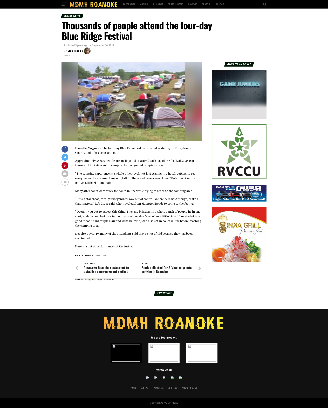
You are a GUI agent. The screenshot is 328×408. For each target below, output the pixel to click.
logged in (91, 279)
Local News (129, 4)
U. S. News (158, 4)
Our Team (172, 387)
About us (159, 387)
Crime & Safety (175, 4)
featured (102, 256)
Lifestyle (219, 4)
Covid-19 (192, 4)
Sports (206, 4)
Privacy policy (189, 387)
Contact (145, 387)
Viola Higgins (75, 50)
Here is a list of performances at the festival (104, 246)
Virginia (144, 4)
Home (133, 387)
